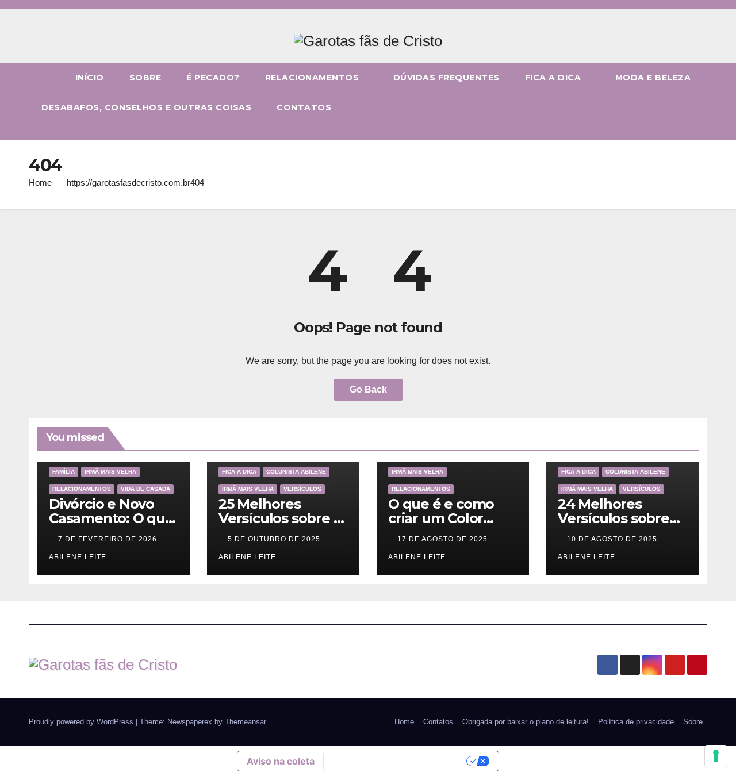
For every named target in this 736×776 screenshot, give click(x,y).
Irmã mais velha (110, 471)
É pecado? (213, 77)
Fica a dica (554, 77)
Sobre (145, 77)
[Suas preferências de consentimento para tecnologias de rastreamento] (716, 756)
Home (40, 182)
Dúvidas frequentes (446, 77)
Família (63, 471)
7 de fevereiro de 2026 (108, 539)
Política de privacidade (636, 721)
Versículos (302, 489)
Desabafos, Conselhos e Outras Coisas (146, 107)
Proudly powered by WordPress (82, 721)
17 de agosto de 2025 (443, 539)
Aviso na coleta (281, 761)
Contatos (304, 107)
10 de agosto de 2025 (613, 539)
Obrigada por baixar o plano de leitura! (525, 721)
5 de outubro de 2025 (275, 539)
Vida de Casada (145, 489)
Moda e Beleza (653, 77)
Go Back (368, 389)
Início (89, 77)
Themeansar (245, 721)
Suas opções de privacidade (396, 761)
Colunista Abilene (296, 471)
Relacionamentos (313, 77)
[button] (699, 131)
